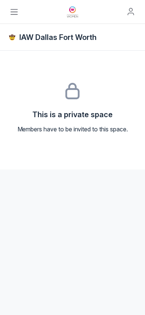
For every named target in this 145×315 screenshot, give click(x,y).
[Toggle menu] (14, 12)
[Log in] (131, 11)
